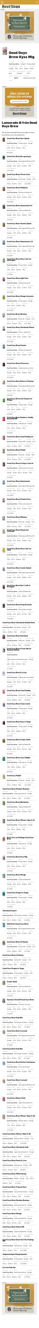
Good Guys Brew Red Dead (17, 636)
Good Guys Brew (14, 64)
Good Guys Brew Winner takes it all (20, 820)
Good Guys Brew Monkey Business (16, 789)
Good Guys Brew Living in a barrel (20, 463)
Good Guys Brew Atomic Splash (19, 223)
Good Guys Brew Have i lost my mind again (19, 259)
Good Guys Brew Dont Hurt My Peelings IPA (18, 1240)
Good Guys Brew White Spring (14, 1174)
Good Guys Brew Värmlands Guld (15, 1147)
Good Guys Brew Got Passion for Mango (19, 399)
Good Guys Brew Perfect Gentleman (21, 1062)
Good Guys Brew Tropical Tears (15, 1187)
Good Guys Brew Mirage (16, 875)
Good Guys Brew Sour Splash (18, 138)
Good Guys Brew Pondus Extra (19, 499)
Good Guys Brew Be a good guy (19, 156)
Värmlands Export (10, 911)
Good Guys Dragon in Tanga (17, 893)
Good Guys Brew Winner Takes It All (21, 1116)
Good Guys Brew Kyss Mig (17, 857)
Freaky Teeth (12, 982)
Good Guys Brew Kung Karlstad (19, 604)
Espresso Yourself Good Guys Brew (20, 1000)
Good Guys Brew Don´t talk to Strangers (18, 586)
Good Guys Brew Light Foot (17, 278)
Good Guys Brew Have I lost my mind (19, 549)
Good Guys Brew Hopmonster (18, 481)
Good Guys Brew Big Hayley (18, 802)
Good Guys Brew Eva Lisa (17, 672)
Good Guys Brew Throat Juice (18, 174)
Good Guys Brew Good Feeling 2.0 (20, 437)
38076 (16, 78)
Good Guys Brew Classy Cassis (18, 704)
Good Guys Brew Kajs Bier (13, 1018)
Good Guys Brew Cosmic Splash (19, 568)
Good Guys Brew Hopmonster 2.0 (20, 241)
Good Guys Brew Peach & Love (14, 1160)
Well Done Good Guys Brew (17, 924)
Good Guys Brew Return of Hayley (20, 381)
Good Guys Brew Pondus (16, 345)
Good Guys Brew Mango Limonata (20, 296)
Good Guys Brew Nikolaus (17, 517)
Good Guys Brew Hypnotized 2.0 (19, 205)
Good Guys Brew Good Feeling (18, 690)
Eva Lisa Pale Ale (9, 1267)
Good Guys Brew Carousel (17, 1031)
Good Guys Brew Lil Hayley (17, 942)
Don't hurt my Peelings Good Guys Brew (20, 838)
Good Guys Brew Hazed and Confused (17, 530)
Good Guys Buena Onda (16, 1098)
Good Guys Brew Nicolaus (17, 314)
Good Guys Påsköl (14, 775)
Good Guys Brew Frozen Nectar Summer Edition (19, 649)
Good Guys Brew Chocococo (18, 363)
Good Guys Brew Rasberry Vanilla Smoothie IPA (20, 418)
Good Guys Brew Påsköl (16, 450)
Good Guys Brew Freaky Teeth (18, 740)
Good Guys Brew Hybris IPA (13, 1227)
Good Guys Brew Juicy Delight (18, 757)
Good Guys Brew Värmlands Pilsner (20, 327)
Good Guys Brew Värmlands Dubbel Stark (19, 622)
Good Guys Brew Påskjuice (17, 188)
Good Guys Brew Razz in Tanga (19, 722)
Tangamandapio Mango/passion (15, 1254)
